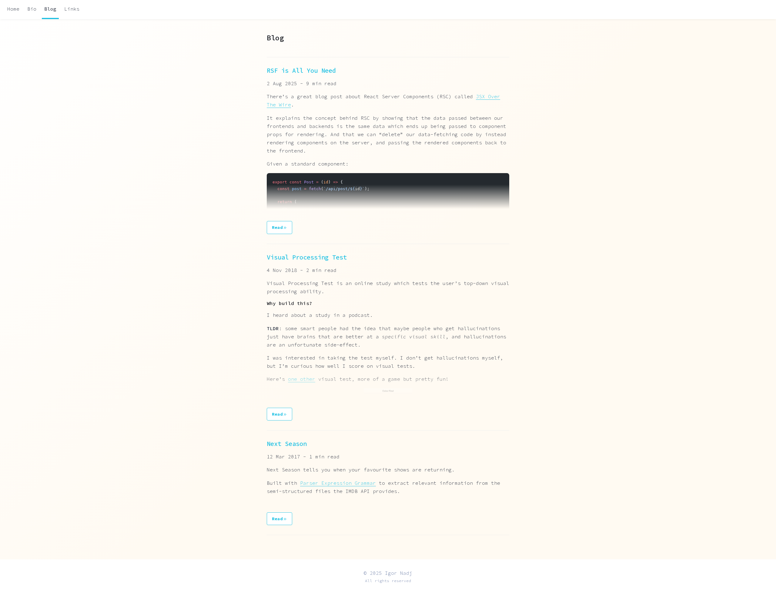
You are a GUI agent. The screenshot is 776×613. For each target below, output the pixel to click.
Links (71, 9)
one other (301, 379)
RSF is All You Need (301, 71)
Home (13, 9)
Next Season (287, 444)
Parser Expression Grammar (338, 483)
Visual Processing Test (307, 257)
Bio (31, 9)
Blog (50, 9)
